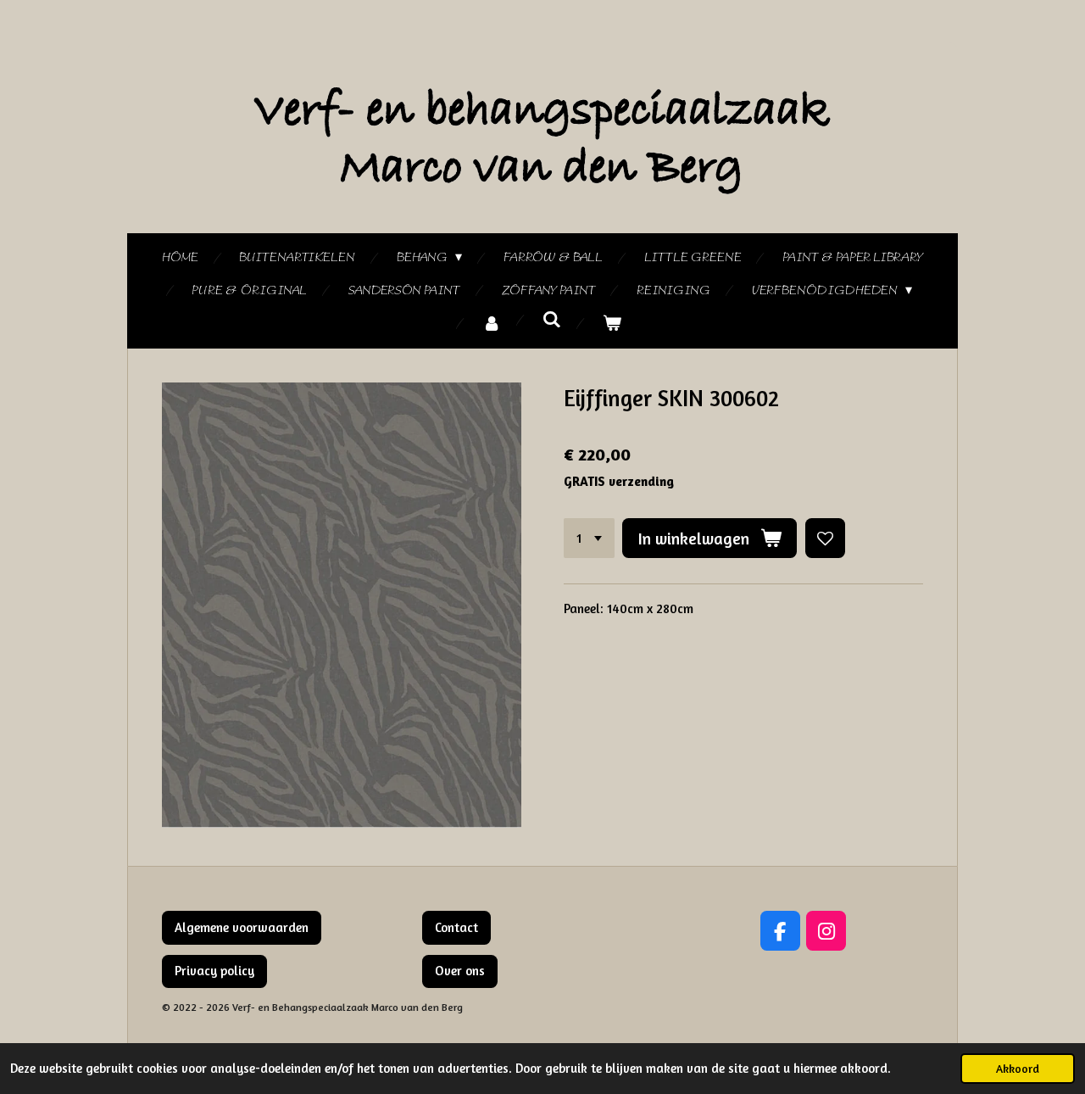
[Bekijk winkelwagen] (612, 324)
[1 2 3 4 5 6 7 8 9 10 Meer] (589, 538)
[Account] (491, 324)
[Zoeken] (551, 320)
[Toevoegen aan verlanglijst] (825, 538)
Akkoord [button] (1017, 1068)
